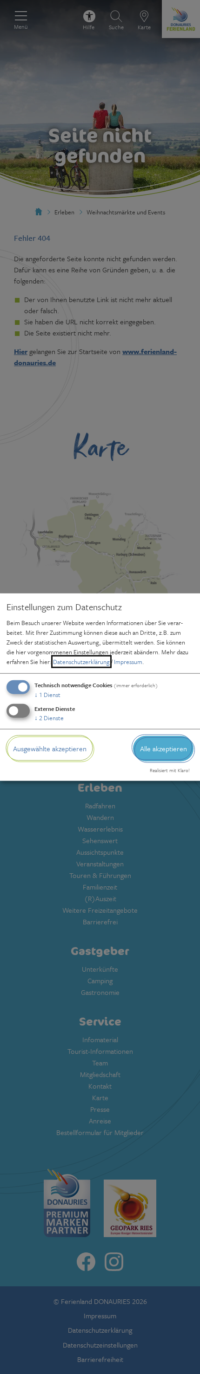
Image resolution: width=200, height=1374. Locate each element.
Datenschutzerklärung (81, 661)
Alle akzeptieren (163, 748)
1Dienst (47, 694)
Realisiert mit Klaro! (170, 770)
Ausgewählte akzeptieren (50, 748)
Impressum (128, 661)
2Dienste (49, 717)
